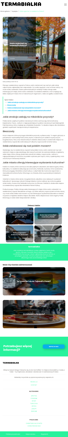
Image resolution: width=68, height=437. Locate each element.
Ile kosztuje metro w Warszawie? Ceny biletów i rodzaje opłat (48, 234)
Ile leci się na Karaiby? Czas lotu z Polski (48, 216)
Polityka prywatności (13, 434)
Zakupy (34, 409)
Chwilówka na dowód (34, 423)
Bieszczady (11, 105)
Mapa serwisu (30, 434)
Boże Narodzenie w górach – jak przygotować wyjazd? (19, 216)
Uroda (34, 406)
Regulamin (44, 434)
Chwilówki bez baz (34, 426)
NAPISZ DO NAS (53, 346)
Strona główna (5, 11)
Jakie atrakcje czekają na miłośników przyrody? (25, 102)
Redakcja (34, 382)
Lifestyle (34, 396)
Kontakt (34, 385)
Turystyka (15, 11)
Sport (34, 401)
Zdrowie (34, 411)
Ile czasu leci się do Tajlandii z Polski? (34, 281)
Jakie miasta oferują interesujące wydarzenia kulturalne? (29, 111)
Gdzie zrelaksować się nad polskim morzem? (24, 108)
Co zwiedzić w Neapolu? (34, 314)
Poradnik (34, 398)
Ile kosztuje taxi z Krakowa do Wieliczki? (19, 234)
